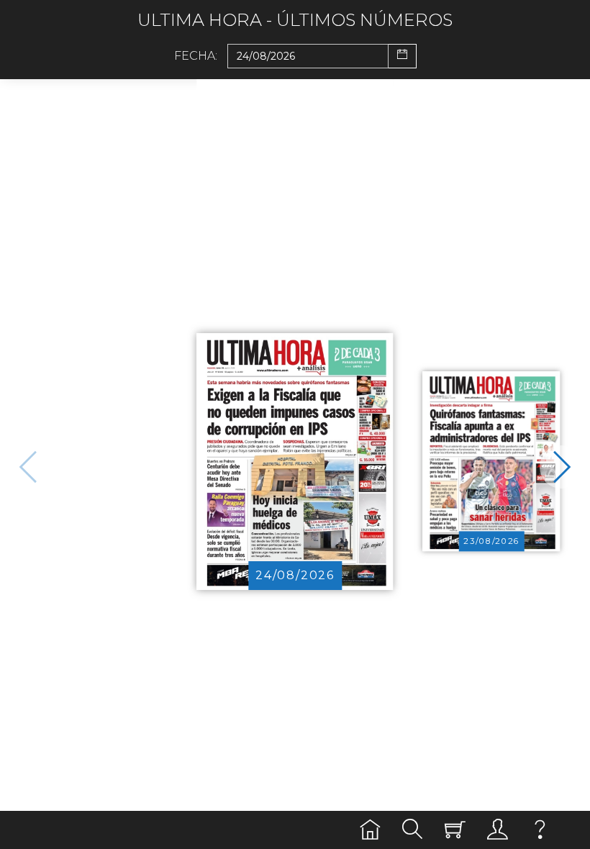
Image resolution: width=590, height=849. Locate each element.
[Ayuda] (540, 830)
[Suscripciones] (455, 830)
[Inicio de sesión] (497, 830)
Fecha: (195, 56)
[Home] (370, 830)
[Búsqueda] (412, 830)
